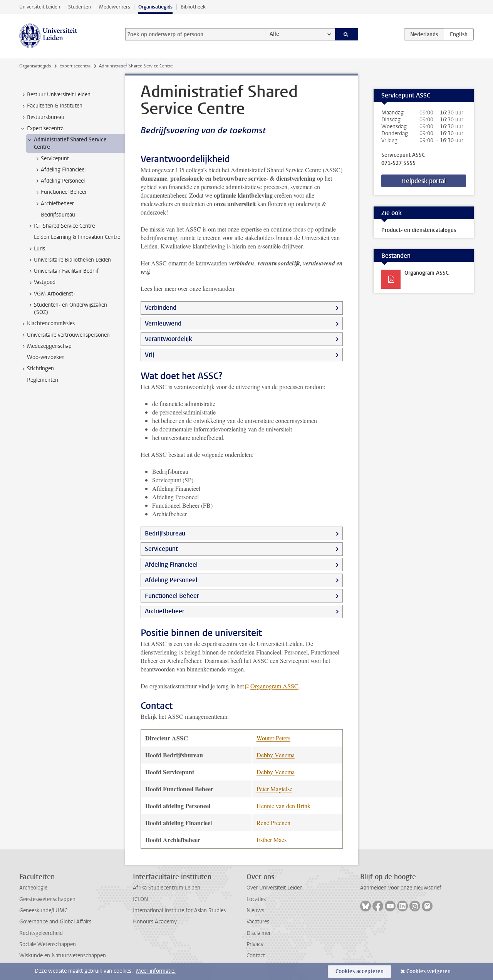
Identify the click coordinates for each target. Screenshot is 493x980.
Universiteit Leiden (39, 6)
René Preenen (273, 823)
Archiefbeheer (164, 611)
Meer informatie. (156, 971)
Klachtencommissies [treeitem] (51, 323)
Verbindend (160, 308)
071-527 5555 (398, 163)
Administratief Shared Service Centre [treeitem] (70, 143)
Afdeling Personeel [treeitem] (63, 181)
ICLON (140, 899)
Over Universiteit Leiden (274, 887)
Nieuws (255, 910)
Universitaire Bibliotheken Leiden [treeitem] (72, 259)
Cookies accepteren (359, 971)
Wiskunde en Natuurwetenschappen (62, 955)
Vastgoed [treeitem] (44, 282)
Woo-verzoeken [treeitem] (46, 357)
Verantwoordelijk (168, 339)
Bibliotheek (193, 6)
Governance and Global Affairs (55, 921)
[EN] (459, 34)
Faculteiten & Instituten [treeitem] (54, 105)
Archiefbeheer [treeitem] (57, 203)
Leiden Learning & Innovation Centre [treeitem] (77, 237)
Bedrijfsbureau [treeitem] (58, 214)
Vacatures (257, 921)
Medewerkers (114, 6)
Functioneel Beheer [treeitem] (64, 192)
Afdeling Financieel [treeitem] (63, 169)
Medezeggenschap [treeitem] (49, 346)
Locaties (256, 899)
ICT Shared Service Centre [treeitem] (64, 226)
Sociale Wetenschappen (47, 944)
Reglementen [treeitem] (42, 380)
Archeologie (33, 887)
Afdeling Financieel (171, 564)
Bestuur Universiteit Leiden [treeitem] (59, 94)
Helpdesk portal (423, 181)
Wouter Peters (273, 738)
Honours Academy (155, 921)
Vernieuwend (163, 323)
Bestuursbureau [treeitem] (45, 117)
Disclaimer (258, 933)
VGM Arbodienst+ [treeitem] (55, 293)
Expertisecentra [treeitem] (45, 128)
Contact (255, 955)
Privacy (254, 944)
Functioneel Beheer (172, 596)
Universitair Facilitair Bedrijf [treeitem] (66, 271)
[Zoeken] (347, 34)
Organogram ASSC (274, 686)
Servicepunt (161, 549)
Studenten (79, 6)
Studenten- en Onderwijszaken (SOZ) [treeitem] (70, 308)
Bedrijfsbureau (165, 533)
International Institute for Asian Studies (179, 910)
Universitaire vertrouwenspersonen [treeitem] (68, 335)
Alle (274, 34)
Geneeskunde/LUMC (43, 910)
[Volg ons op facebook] (377, 906)
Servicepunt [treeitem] (55, 158)
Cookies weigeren (428, 971)
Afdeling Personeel (171, 580)
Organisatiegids (155, 6)
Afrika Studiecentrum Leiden (166, 887)
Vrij (149, 355)
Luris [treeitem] (39, 248)
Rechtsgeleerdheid (41, 933)
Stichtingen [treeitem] (40, 368)
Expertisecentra (75, 66)
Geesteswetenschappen (47, 899)
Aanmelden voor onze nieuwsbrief (400, 887)
